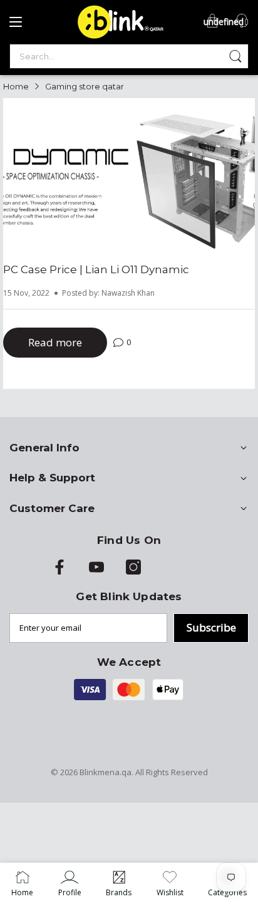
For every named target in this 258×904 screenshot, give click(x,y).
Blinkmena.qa (106, 772)
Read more (55, 342)
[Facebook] (59, 571)
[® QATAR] (118, 37)
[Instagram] (133, 571)
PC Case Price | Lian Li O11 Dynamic (96, 269)
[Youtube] (96, 571)
